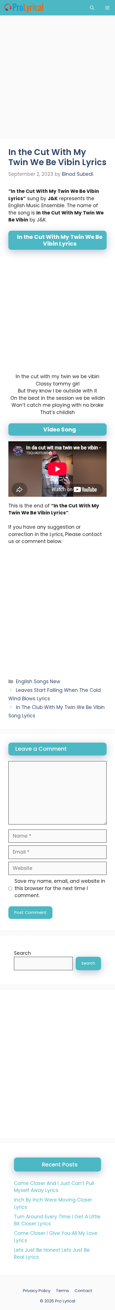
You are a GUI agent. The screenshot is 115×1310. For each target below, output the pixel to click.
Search (22, 953)
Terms (62, 1290)
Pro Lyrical (65, 1301)
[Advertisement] (57, 79)
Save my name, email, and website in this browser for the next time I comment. (60, 888)
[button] (92, 7)
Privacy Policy (36, 1290)
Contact (83, 1290)
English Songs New (38, 681)
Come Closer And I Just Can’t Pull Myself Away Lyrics (54, 1187)
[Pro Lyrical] (23, 7)
